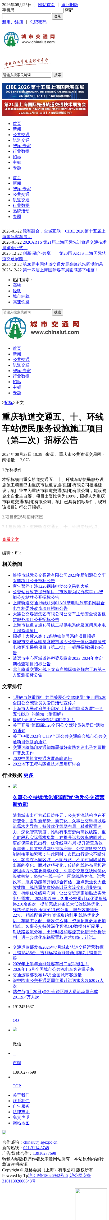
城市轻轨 (21, 296)
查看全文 (10, 539)
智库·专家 (22, 145)
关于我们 (21, 1095)
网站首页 (46, 4)
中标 (17, 162)
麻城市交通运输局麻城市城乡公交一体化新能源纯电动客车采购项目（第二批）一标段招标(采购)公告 (59, 647)
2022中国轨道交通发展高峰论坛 (42, 758)
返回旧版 (69, 4)
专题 (17, 168)
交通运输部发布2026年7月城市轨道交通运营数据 (58, 947)
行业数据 (21, 151)
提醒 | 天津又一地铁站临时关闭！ (44, 719)
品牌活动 (21, 211)
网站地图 (21, 1123)
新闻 (17, 129)
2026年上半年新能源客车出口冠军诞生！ (51, 964)
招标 (17, 157)
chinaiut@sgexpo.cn (40, 1142)
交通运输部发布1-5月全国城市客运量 (47, 975)
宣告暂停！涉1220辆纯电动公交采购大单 (51, 586)
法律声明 (21, 1112)
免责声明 (21, 1117)
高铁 (17, 285)
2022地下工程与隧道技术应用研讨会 (46, 764)
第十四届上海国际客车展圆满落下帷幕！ (61, 270)
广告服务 (21, 1106)
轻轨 (17, 291)
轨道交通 (21, 140)
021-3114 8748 (36, 1147)
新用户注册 (12, 22)
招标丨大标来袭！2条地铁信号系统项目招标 (54, 636)
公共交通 (21, 134)
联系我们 (21, 1100)
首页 (17, 123)
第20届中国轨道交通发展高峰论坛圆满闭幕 (63, 264)
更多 (29, 775)
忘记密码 (38, 22)
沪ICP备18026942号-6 (48, 1175)
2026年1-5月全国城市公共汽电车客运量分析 (53, 969)
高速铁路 (21, 302)
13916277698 (44, 1153)
